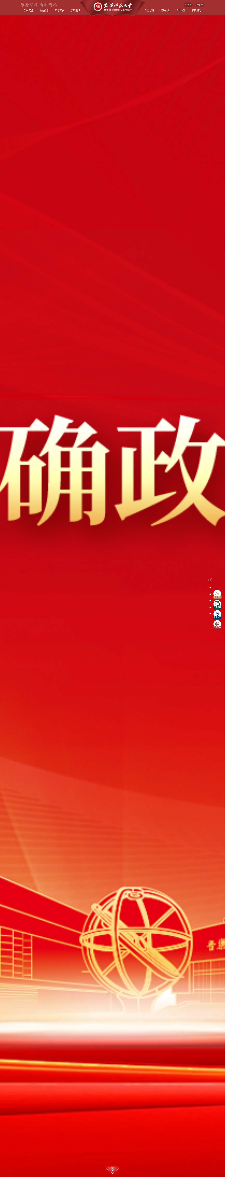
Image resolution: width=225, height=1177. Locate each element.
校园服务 (196, 10)
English (200, 5)
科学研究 (59, 10)
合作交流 (180, 10)
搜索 (189, 5)
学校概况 (28, 10)
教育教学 (44, 10)
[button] (210, 578)
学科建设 (75, 10)
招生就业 (165, 10)
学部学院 (149, 10)
